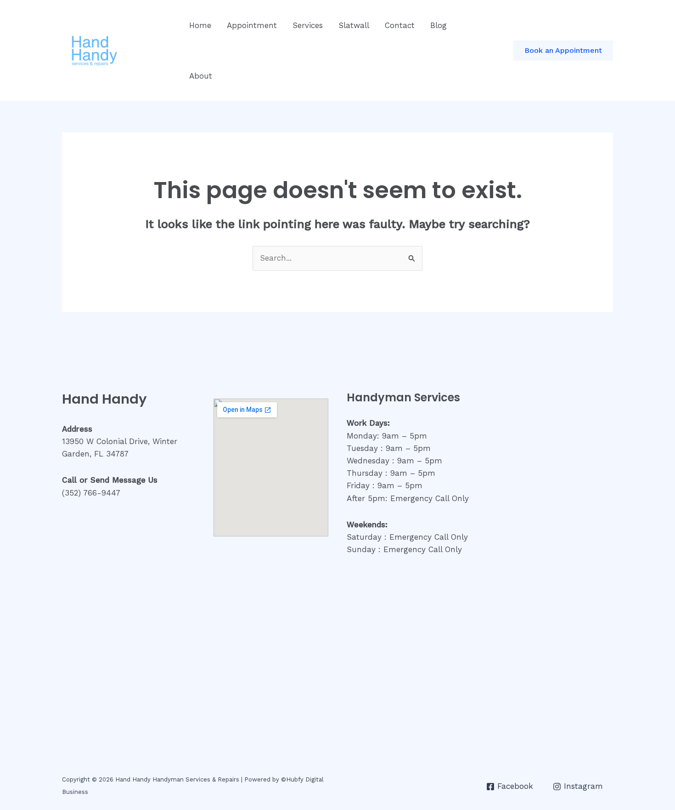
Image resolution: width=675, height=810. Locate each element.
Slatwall (353, 25)
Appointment (252, 25)
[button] (563, 50)
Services (307, 25)
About (200, 75)
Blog (438, 25)
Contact (400, 25)
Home (200, 25)
